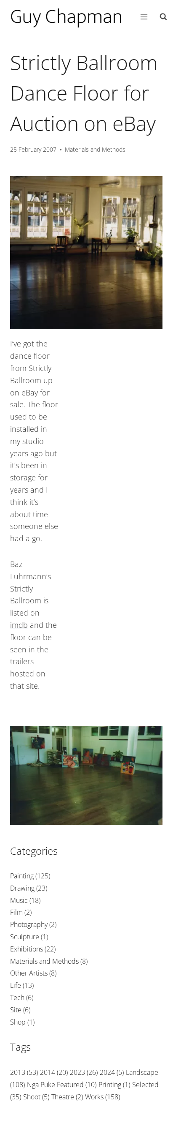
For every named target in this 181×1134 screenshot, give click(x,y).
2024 (112, 1072)
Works (102, 1096)
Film (16, 912)
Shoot (36, 1096)
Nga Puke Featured (61, 1084)
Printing (114, 1084)
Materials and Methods (95, 149)
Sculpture (24, 936)
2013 (24, 1072)
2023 (84, 1072)
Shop (18, 1022)
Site (15, 1009)
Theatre (67, 1096)
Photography (29, 924)
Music (19, 900)
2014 (54, 1072)
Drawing (22, 888)
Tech (17, 997)
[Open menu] (144, 16)
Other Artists (29, 973)
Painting (22, 875)
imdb (19, 625)
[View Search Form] (163, 17)
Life (15, 985)
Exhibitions (26, 949)
